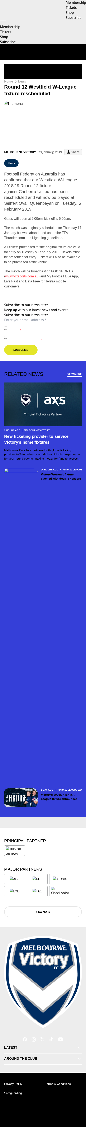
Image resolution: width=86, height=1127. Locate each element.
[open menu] (3, 22)
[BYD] (14, 891)
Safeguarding (13, 1093)
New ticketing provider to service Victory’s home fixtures (36, 439)
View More (74, 374)
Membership (10, 26)
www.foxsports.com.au (21, 276)
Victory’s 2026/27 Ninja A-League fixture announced (59, 796)
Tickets (5, 31)
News (22, 81)
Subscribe (8, 41)
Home (8, 81)
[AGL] (14, 879)
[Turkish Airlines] (14, 851)
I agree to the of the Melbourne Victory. (41, 328)
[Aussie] (59, 879)
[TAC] (37, 891)
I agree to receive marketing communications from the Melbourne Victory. (44, 337)
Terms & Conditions (58, 1083)
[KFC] (37, 879)
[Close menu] (77, 1104)
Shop (4, 36)
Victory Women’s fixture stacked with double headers (61, 476)
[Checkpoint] (60, 891)
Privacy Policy (38, 326)
